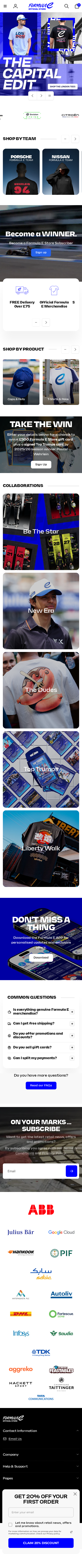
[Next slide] (41, 95)
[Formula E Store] (13, 1420)
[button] (5, 6)
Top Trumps (41, 769)
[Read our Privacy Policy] (71, 1532)
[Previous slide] (32, 95)
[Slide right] (75, 139)
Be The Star (41, 531)
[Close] (75, 1494)
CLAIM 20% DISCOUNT (41, 1543)
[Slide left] (65, 139)
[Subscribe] (71, 1171)
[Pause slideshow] (49, 95)
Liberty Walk (41, 848)
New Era (41, 611)
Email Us (15, 1439)
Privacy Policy (54, 1153)
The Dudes (41, 690)
